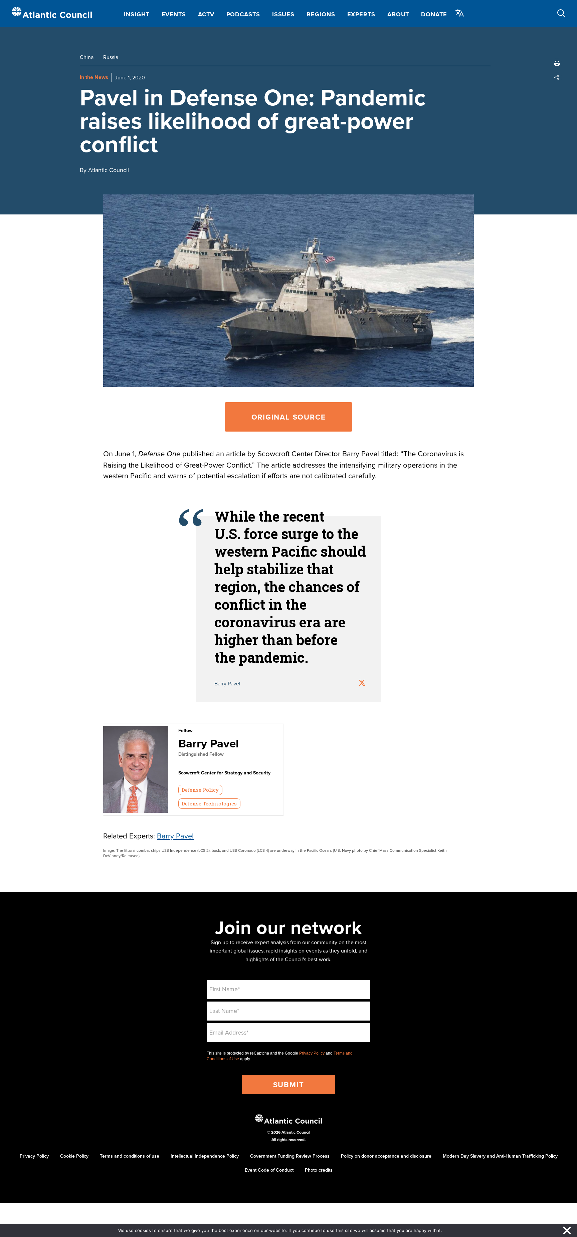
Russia (110, 57)
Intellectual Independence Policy (205, 1156)
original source (288, 417)
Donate (434, 14)
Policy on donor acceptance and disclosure (386, 1156)
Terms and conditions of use (129, 1156)
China (86, 57)
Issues (283, 14)
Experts (361, 14)
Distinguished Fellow (201, 754)
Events (174, 14)
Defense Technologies (209, 803)
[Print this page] (557, 63)
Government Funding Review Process (290, 1156)
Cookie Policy (74, 1156)
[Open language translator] (460, 13)
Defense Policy (200, 789)
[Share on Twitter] (362, 683)
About (398, 14)
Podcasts (243, 14)
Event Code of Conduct (269, 1170)
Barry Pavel (208, 743)
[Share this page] (557, 77)
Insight (136, 14)
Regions (321, 14)
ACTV (206, 14)
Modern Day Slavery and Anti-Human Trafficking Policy (500, 1156)
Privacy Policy (312, 1053)
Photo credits (319, 1170)
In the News (94, 77)
